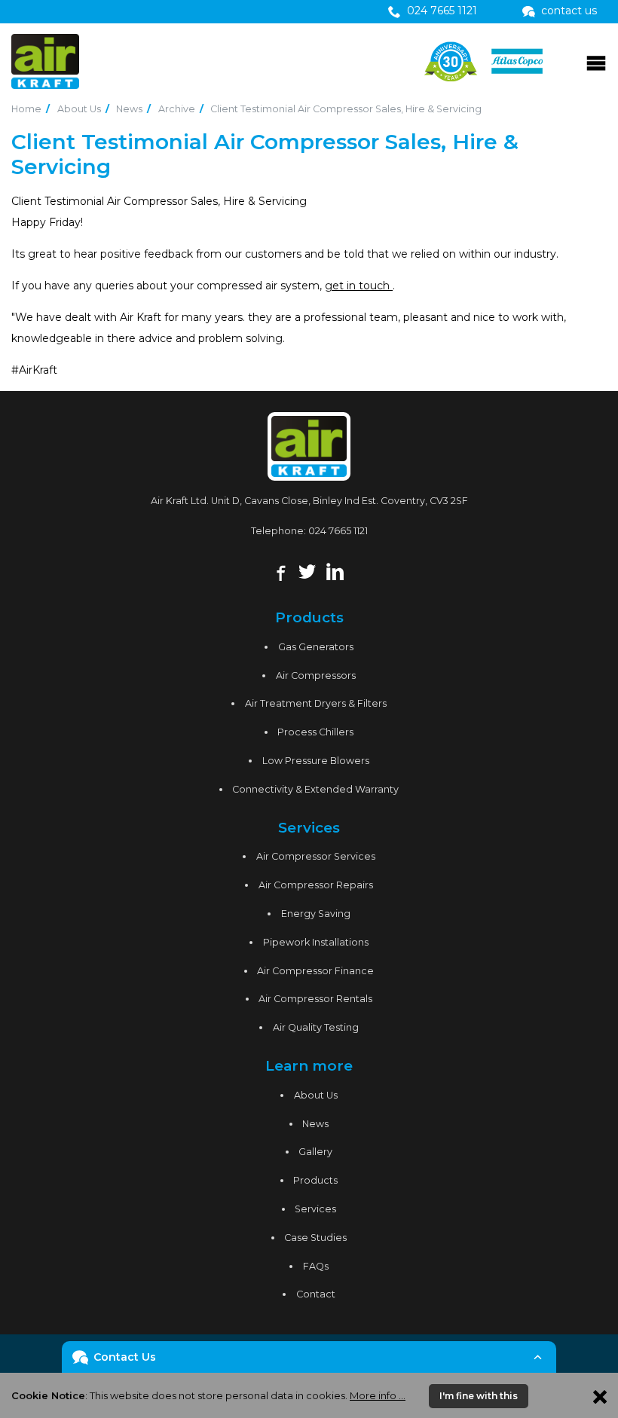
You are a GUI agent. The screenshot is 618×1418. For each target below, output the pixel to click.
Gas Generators (315, 646)
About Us (79, 109)
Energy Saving (315, 913)
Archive (176, 109)
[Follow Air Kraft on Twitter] (307, 569)
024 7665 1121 (338, 530)
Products (315, 1180)
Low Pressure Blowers (315, 760)
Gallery (315, 1151)
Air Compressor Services (315, 856)
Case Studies (315, 1237)
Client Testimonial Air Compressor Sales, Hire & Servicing (346, 109)
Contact (315, 1294)
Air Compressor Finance (315, 970)
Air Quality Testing (316, 1027)
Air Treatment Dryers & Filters (316, 703)
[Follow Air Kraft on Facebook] (279, 569)
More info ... (377, 1395)
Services (315, 1209)
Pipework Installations (316, 942)
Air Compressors (316, 675)
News (129, 109)
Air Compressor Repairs (316, 885)
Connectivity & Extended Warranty (315, 789)
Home (26, 109)
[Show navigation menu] (596, 61)
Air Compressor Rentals (315, 998)
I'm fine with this (478, 1395)
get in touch (359, 285)
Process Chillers (315, 732)
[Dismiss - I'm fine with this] (600, 1395)
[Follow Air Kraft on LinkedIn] (335, 569)
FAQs (316, 1266)
